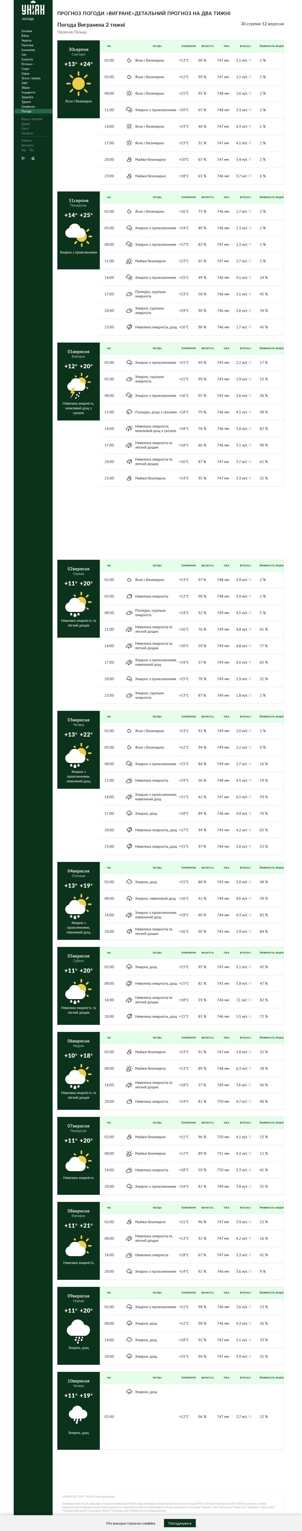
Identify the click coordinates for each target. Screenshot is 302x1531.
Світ (23, 55)
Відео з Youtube (31, 119)
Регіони (26, 64)
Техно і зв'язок (31, 78)
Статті (25, 129)
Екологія (27, 59)
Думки (25, 124)
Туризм (26, 102)
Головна (26, 31)
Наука (25, 74)
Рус (31, 150)
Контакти (27, 145)
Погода (26, 111)
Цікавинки (28, 107)
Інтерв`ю (27, 133)
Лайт (24, 83)
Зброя (25, 88)
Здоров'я (27, 97)
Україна (26, 40)
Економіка (28, 50)
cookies (148, 1523)
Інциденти (28, 92)
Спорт (25, 69)
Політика (27, 45)
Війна (25, 36)
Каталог (26, 141)
